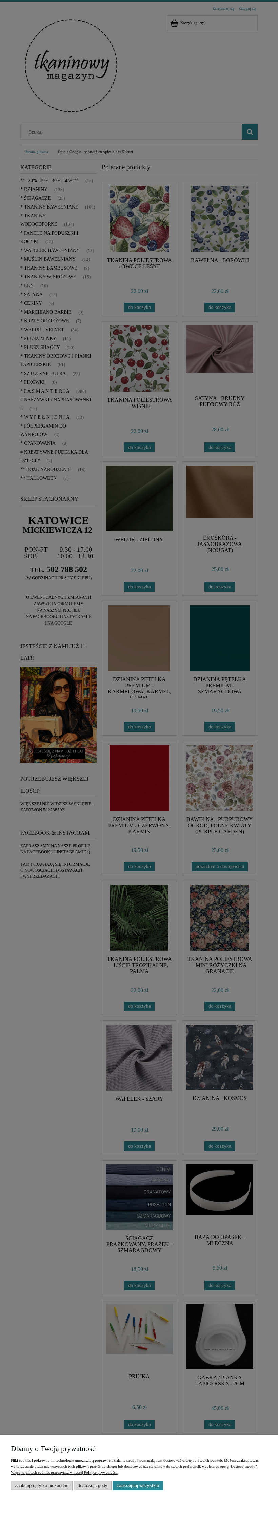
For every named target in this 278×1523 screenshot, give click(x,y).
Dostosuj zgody (92, 1485)
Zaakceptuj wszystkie (138, 1485)
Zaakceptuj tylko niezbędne (41, 1485)
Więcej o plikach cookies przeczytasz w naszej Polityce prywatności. (64, 1472)
